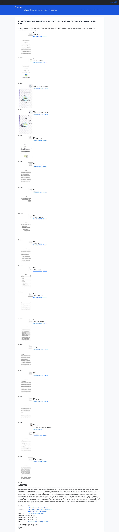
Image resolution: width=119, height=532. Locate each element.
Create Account (113, 2)
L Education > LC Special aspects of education (40, 509)
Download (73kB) (37, 461)
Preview (45, 36)
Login (116, 1)
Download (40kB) (37, 36)
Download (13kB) (37, 323)
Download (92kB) (37, 245)
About (88, 10)
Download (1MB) (37, 429)
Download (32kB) (37, 62)
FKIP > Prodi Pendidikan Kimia (36, 513)
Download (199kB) (38, 375)
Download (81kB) (37, 140)
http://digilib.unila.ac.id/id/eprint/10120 (38, 521)
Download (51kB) (37, 219)
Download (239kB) (38, 88)
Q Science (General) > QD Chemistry (37, 511)
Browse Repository (98, 10)
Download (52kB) (37, 271)
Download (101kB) (38, 349)
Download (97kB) (37, 192)
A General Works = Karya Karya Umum (38, 508)
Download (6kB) (37, 166)
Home (82, 10)
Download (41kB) (37, 435)
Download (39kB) (37, 297)
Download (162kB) (38, 401)
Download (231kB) (38, 114)
